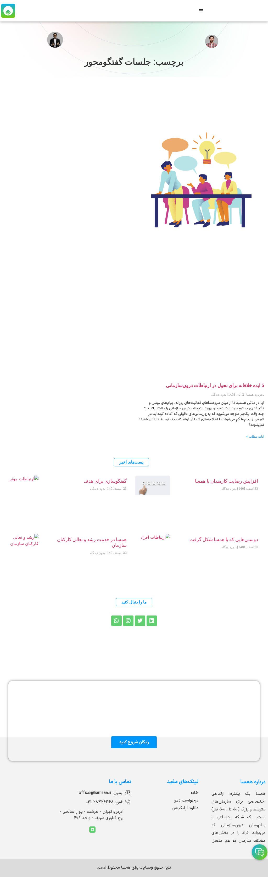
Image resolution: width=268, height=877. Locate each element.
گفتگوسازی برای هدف (105, 481)
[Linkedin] (92, 829)
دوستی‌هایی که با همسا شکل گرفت (223, 539)
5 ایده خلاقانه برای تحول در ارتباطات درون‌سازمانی (215, 385)
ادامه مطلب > (255, 436)
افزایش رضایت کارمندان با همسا (226, 481)
